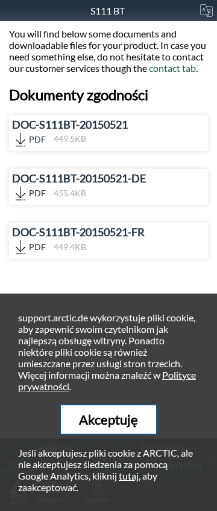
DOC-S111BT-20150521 (70, 131)
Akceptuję (108, 419)
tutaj (129, 475)
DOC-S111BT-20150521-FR (78, 239)
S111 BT (108, 10)
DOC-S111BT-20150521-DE (79, 185)
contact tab (172, 68)
